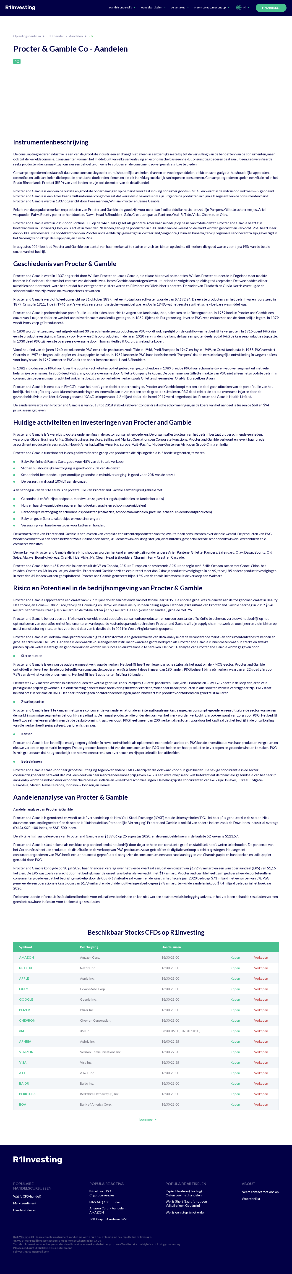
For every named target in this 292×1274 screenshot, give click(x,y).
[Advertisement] (146, 98)
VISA (22, 1062)
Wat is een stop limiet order (185, 1212)
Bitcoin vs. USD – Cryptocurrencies (102, 1193)
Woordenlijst (251, 1199)
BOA (22, 1104)
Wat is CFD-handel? (27, 1196)
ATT (22, 1073)
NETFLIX (25, 968)
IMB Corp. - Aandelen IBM (108, 1219)
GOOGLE (26, 999)
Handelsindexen (24, 1210)
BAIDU (24, 1083)
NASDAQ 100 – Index (105, 1202)
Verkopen (261, 957)
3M (21, 1031)
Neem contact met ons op (260, 1192)
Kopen (235, 957)
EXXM (24, 989)
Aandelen (76, 36)
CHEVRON (27, 1020)
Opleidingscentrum (27, 36)
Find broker (271, 7)
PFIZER (24, 1010)
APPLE (24, 978)
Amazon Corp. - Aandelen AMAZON (107, 1210)
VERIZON (26, 1052)
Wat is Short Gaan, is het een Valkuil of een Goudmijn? (186, 1203)
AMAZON (26, 957)
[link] (37, 1160)
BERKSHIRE (27, 1094)
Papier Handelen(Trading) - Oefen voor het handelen (185, 1193)
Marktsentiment (24, 1203)
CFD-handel (55, 36)
